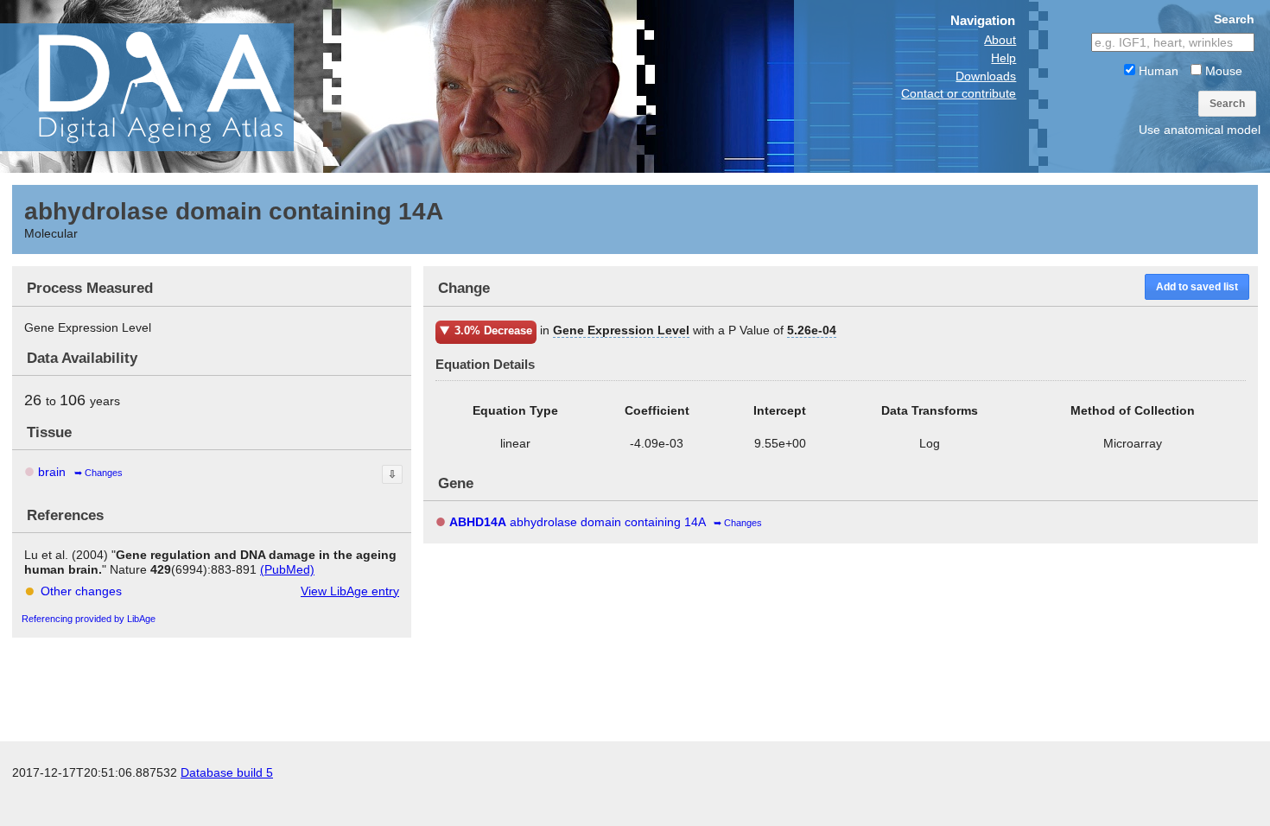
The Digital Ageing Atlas (173, 86)
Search (1227, 104)
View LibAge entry (350, 591)
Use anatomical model (1199, 130)
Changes (104, 472)
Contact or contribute (958, 93)
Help (1003, 58)
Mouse (1222, 71)
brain (52, 472)
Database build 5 (227, 772)
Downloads (986, 76)
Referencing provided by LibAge (89, 618)
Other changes (81, 591)
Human (1156, 71)
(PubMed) (287, 569)
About (1000, 40)
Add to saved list (1197, 287)
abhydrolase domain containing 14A (577, 522)
